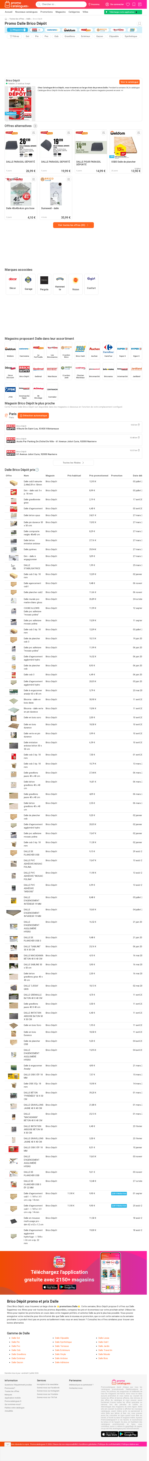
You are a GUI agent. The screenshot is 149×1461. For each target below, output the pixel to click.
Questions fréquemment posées (18, 1385)
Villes (85, 12)
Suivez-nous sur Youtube (47, 1394)
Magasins (61, 12)
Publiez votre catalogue (14, 1408)
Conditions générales (88, 1444)
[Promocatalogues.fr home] (17, 4)
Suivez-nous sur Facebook (48, 1388)
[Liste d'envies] (140, 4)
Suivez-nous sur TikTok (47, 1397)
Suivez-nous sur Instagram (48, 1391)
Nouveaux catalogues (26, 12)
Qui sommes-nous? (13, 1404)
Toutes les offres (16, 19)
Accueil (8, 12)
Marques (8, 1395)
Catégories (74, 12)
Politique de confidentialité (109, 1444)
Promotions (46, 12)
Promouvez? (10, 1388)
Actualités (9, 1411)
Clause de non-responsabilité (65, 1444)
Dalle (28, 19)
